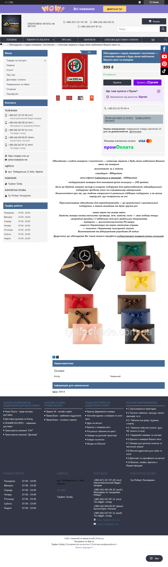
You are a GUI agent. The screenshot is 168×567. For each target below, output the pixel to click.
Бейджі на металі (95, 439)
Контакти (89, 40)
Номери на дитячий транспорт (102, 435)
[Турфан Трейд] (11, 33)
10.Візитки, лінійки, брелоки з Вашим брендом (141, 464)
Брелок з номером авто (98, 427)
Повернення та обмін (18, 84)
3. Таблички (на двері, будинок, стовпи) (142, 422)
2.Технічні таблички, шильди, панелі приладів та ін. (145, 414)
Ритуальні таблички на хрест (101, 431)
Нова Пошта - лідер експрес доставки (18, 413)
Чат (157, 558)
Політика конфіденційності (104, 544)
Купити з (142, 82)
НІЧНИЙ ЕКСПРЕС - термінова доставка (19, 425)
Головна (12, 40)
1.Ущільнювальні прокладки (142, 409)
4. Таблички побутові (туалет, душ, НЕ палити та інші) (144, 429)
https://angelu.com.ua (18, 156)
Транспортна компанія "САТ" (19, 430)
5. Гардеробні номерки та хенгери (144, 435)
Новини (11, 65)
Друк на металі (94, 423)
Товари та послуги (38, 40)
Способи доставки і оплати (121, 40)
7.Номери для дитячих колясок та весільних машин (144, 445)
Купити (117, 82)
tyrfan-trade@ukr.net (17, 159)
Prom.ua (100, 538)
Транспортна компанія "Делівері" (21, 434)
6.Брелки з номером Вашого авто (144, 439)
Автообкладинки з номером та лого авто (103, 417)
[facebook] (53, 357)
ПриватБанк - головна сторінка (61, 420)
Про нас (66, 40)
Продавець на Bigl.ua (84, 541)
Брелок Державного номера (101, 411)
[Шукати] (163, 29)
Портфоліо (12, 94)
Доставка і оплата (16, 79)
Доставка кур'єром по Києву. (19, 419)
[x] (57, 357)
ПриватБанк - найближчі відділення (63, 415)
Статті (10, 70)
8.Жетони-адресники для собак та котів (144, 452)
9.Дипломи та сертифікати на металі (146, 458)
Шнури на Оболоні (96, 443)
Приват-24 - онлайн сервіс (59, 411)
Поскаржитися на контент (78, 544)
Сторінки (11, 89)
